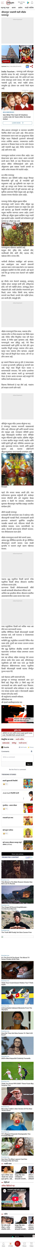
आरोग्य (20, 7)
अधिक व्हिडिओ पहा (8, 1185)
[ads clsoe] (34, 1236)
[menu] (3, 3)
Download (6, 61)
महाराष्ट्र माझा (5, 7)
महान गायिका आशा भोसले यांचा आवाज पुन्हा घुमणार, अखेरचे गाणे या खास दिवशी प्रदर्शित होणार (7, 1177)
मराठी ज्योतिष (29, 7)
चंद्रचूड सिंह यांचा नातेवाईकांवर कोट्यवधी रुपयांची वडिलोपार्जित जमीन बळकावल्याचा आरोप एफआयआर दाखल (20, 1177)
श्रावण (14, 7)
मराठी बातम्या (23, 743)
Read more (9, 719)
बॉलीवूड (14, 743)
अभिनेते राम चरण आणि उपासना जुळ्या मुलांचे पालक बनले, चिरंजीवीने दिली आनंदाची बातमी (17, 734)
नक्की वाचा (8, 1163)
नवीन (6, 1214)
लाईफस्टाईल (5, 743)
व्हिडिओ (6, 1182)
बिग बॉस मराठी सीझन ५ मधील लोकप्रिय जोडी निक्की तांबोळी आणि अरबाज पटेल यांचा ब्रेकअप (7, 1227)
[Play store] (28, 2)
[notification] (32, 2)
